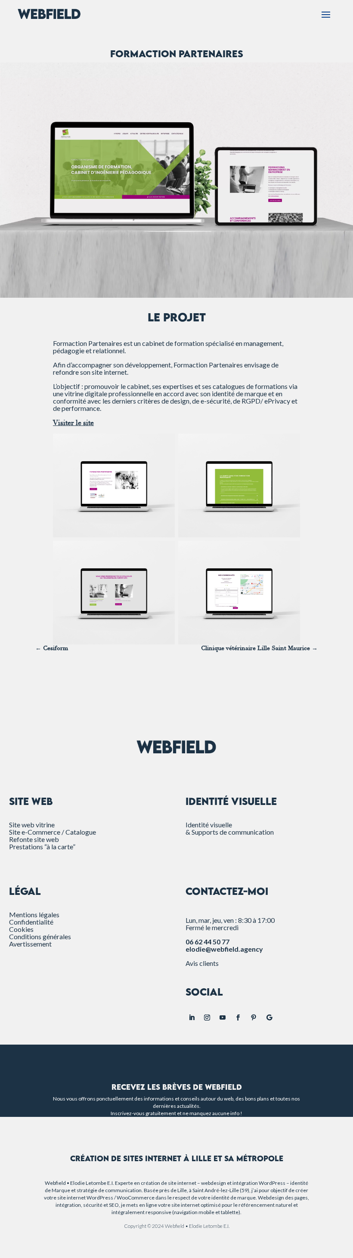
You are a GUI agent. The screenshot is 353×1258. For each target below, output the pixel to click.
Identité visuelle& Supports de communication (230, 828)
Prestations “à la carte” (42, 846)
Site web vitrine (32, 824)
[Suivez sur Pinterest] (254, 1017)
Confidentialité (31, 922)
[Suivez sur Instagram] (207, 1017)
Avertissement (30, 944)
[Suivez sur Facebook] (238, 1017)
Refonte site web (34, 839)
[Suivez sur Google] (269, 1017)
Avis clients (202, 963)
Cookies (21, 929)
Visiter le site (73, 423)
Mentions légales (34, 914)
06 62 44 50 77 (207, 941)
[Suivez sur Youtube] (223, 1017)
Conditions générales (40, 936)
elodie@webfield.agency (224, 949)
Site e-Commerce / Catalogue (52, 832)
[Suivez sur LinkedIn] (192, 1017)
